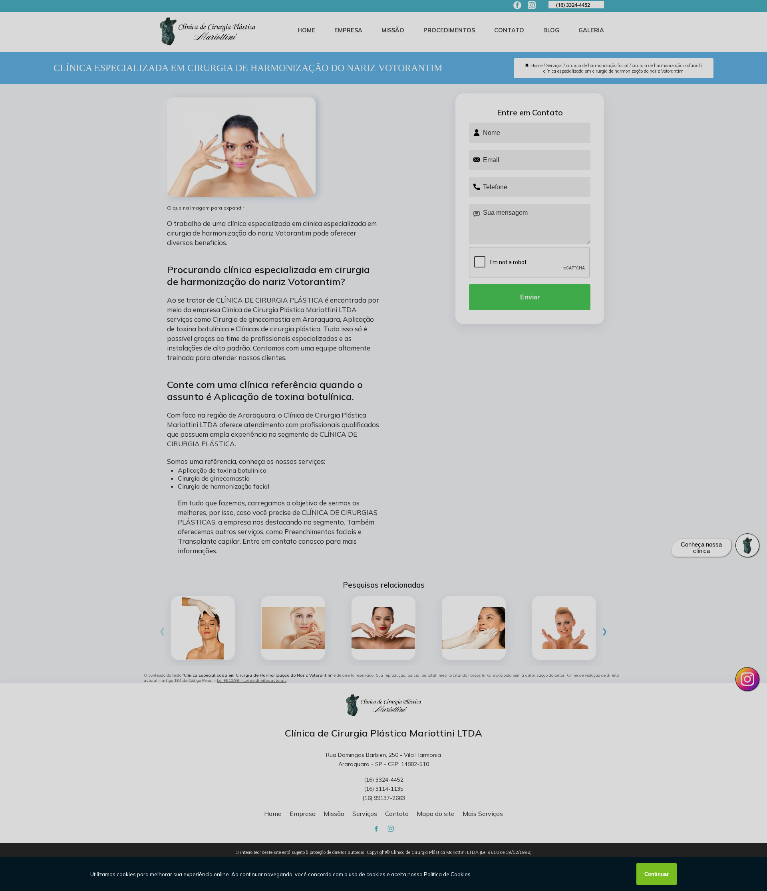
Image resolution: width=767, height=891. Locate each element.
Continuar (656, 874)
